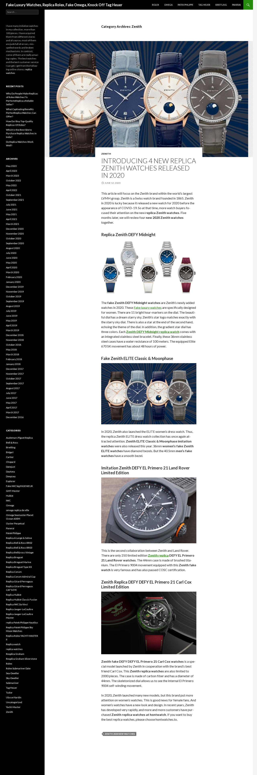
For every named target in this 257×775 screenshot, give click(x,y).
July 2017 (11, 393)
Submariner (12, 682)
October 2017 (13, 378)
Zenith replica (158, 555)
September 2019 (15, 301)
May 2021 (11, 214)
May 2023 (11, 165)
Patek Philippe (185, 4)
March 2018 (12, 354)
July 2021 (11, 204)
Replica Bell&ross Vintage (20, 552)
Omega (168, 4)
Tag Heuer (204, 4)
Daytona (10, 471)
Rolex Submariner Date (18, 668)
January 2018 (13, 364)
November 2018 (15, 339)
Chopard (10, 461)
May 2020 (11, 262)
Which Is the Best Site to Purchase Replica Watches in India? (21, 133)
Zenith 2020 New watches (120, 734)
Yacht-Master (13, 707)
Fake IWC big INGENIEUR (19, 486)
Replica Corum (14, 571)
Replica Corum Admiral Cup (20, 576)
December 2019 (14, 286)
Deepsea (10, 476)
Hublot (9, 495)
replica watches (14, 649)
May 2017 (11, 402)
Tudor (9, 692)
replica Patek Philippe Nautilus (22, 622)
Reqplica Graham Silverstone (21, 658)
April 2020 (11, 267)
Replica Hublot (13, 594)
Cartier (10, 457)
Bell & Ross (12, 442)
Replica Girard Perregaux (19, 581)
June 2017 (11, 397)
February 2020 (14, 277)
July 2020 (11, 252)
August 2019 (13, 306)
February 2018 (14, 359)
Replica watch (13, 644)
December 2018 (14, 335)
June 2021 (11, 209)
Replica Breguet (14, 557)
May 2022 (11, 185)
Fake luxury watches (148, 307)
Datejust (10, 466)
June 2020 (11, 257)
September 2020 (15, 243)
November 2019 (15, 291)
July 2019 (11, 310)
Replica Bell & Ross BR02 (19, 542)
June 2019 (11, 315)
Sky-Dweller (12, 678)
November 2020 (15, 233)
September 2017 (15, 383)
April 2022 (11, 190)
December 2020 (14, 228)
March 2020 (12, 272)
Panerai (236, 4)
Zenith (106, 153)
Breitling (221, 4)
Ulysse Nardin (13, 697)
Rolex (155, 4)
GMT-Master (13, 490)
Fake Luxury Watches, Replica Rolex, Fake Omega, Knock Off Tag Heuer (64, 5)
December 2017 (14, 368)
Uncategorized (14, 702)
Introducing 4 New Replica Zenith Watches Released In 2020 (148, 168)
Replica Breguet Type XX (19, 566)
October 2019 (13, 296)
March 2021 (12, 223)
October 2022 (13, 180)
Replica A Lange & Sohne (19, 537)
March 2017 (12, 412)
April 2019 (11, 325)
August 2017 (13, 388)
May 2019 (11, 320)
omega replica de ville (17, 510)
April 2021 (11, 219)
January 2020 (13, 281)
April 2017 (11, 407)
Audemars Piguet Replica (19, 437)
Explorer (10, 481)
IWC (8, 500)
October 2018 (13, 344)
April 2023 (11, 170)
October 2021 (13, 194)
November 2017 (15, 373)
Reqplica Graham (15, 653)
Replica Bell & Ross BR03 (19, 547)
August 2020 (13, 248)
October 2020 (13, 238)
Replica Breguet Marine (18, 562)
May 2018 (11, 349)
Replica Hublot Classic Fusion (21, 599)
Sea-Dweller (12, 673)
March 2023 (12, 175)
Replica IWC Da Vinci (17, 604)
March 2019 (12, 330)
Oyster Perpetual (15, 523)
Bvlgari (9, 452)
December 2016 (14, 417)
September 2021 (15, 199)
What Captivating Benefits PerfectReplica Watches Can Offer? (21, 113)
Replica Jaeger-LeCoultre (19, 609)
